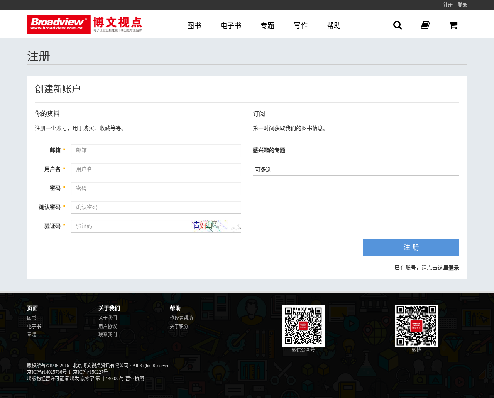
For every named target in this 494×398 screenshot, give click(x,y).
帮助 (334, 26)
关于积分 (179, 326)
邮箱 (57, 150)
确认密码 (52, 207)
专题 (267, 26)
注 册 (411, 247)
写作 (301, 26)
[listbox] (266, 168)
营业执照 (134, 378)
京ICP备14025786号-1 (49, 372)
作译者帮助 (181, 318)
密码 (57, 188)
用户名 (54, 169)
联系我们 (107, 334)
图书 (194, 26)
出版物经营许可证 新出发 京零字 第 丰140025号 (75, 378)
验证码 (54, 226)
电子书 (230, 26)
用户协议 (107, 326)
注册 (448, 5)
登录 (462, 5)
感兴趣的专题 (269, 150)
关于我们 (107, 318)
